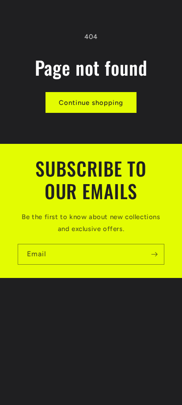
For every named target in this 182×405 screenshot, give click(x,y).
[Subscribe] (154, 254)
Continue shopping (91, 103)
